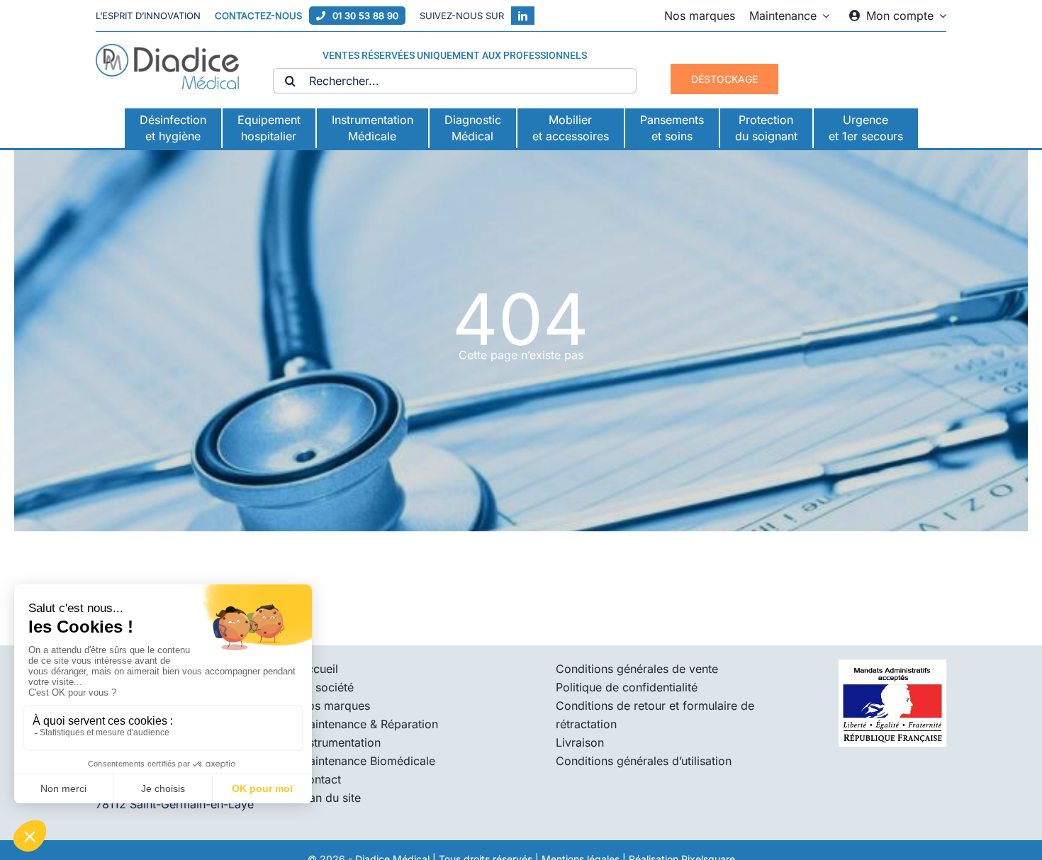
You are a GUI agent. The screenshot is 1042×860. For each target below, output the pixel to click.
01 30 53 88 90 (365, 15)
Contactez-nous (258, 15)
